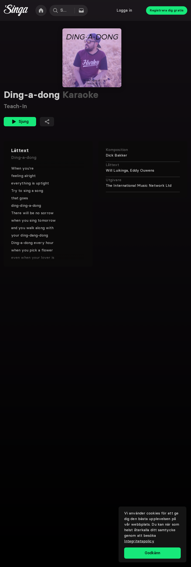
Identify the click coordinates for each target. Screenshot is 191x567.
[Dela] (47, 121)
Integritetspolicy (139, 541)
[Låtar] (81, 10)
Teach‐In (15, 106)
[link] (41, 10)
